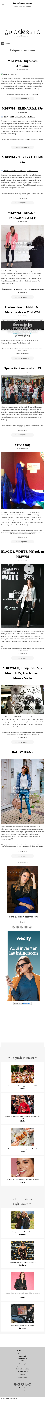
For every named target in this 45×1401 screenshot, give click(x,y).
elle (8, 348)
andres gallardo (7, 647)
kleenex (24, 193)
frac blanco (15, 648)
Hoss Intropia (19, 289)
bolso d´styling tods (30, 845)
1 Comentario (22, 198)
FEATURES (16, 348)
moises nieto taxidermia (25, 734)
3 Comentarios (22, 292)
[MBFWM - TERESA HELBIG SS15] (22, 171)
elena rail (9, 139)
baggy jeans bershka (8, 845)
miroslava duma (33, 532)
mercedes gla (20, 139)
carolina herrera (22, 647)
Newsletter (22, 1388)
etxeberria (24, 732)
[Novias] (22, 1082)
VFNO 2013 (22, 445)
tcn (38, 734)
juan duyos (18, 94)
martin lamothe (10, 734)
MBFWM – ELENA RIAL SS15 (22, 108)
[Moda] (22, 1113)
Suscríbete (22, 1391)
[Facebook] (17, 927)
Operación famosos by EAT (23, 368)
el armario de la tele (11, 425)
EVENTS (13, 289)
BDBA (5, 348)
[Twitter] (13, 927)
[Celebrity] (22, 1259)
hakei (6, 532)
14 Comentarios (22, 653)
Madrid (33, 732)
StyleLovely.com (23, 3)
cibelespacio (11, 193)
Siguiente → (24, 862)
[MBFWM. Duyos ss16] (22, 74)
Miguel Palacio (40, 289)
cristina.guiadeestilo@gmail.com (22, 916)
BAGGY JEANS (22, 752)
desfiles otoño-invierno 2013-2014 (12, 732)
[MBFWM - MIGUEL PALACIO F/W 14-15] (22, 246)
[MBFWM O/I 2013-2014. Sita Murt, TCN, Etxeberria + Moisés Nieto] (22, 699)
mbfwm (23, 94)
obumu (28, 94)
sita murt (34, 734)
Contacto (22, 1360)
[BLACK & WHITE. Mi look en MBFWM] (22, 596)
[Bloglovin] (26, 927)
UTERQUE (20, 650)
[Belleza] (22, 1176)
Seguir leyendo (21, 98)
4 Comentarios (22, 430)
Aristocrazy (14, 647)
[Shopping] (22, 1228)
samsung (33, 139)
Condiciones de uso (22, 1367)
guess (2, 532)
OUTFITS (24, 648)
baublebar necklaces (19, 845)
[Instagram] (30, 927)
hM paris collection (13, 532)
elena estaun (7, 648)
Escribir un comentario (22, 143)
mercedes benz (32, 289)
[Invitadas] (22, 1322)
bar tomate (14, 530)
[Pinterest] (21, 927)
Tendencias (19, 195)
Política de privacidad (22, 1369)
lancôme (21, 532)
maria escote (39, 732)
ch (27, 647)
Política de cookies (22, 1371)
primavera (27, 139)
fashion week (18, 193)
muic (39, 532)
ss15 (37, 139)
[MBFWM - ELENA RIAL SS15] (22, 117)
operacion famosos (35, 425)
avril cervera (7, 530)
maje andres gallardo (24, 348)
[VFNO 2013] (22, 480)
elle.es (11, 348)
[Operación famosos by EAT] (22, 389)
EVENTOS (19, 425)
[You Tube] (30, 1384)
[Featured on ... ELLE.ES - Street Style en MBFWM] (22, 328)
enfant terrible (29, 530)
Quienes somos (22, 1354)
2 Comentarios (22, 537)
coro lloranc (11, 94)
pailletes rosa (30, 648)
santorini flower (34, 94)
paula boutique (17, 533)
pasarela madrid (36, 193)
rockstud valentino (39, 648)
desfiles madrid (7, 289)
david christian (21, 530)
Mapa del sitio (22, 1358)
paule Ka (23, 533)
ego (5, 139)
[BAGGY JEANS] (22, 791)
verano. (41, 139)
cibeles (5, 193)
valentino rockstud (22, 350)
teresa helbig (25, 195)
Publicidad (22, 1356)
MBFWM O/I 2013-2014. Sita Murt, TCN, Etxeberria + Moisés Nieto (22, 673)
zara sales (25, 650)
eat (4, 425)
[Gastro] (22, 1145)
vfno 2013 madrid (30, 533)
